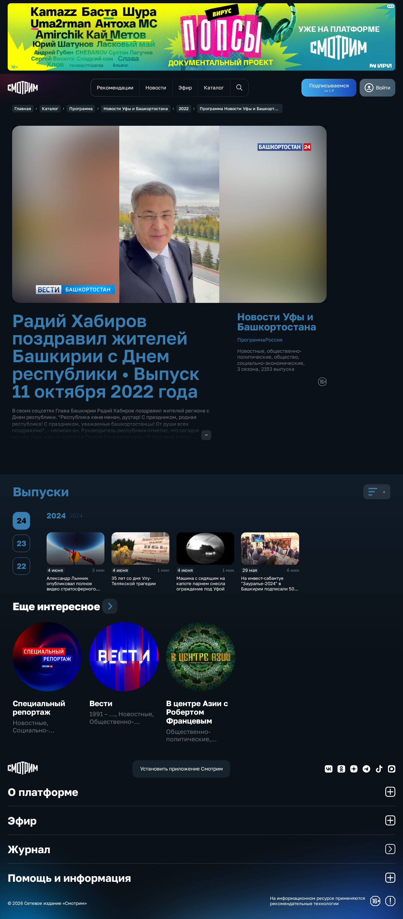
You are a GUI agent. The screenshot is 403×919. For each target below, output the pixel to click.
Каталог (50, 108)
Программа (81, 108)
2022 (184, 108)
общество (286, 357)
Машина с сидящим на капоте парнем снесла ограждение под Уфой (200, 583)
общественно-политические (269, 354)
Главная (22, 108)
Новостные (250, 351)
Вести (100, 703)
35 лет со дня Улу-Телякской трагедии (134, 580)
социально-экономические (270, 363)
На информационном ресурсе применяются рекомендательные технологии (317, 901)
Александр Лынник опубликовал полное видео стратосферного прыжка (71, 586)
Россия (274, 340)
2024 (76, 515)
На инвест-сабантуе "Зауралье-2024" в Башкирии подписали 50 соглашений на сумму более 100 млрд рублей (267, 588)
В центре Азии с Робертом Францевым (197, 712)
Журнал (29, 849)
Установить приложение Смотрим (181, 768)
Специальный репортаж (39, 708)
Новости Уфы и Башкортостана (136, 108)
